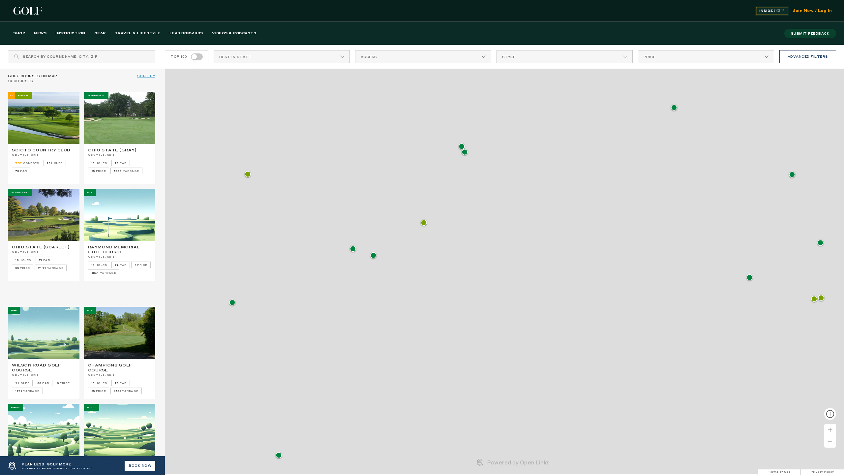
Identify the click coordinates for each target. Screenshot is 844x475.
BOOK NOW (140, 465)
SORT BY (146, 76)
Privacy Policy (822, 472)
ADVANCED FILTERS (808, 56)
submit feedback (810, 33)
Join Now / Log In (812, 11)
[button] (674, 108)
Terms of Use (779, 472)
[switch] (197, 56)
